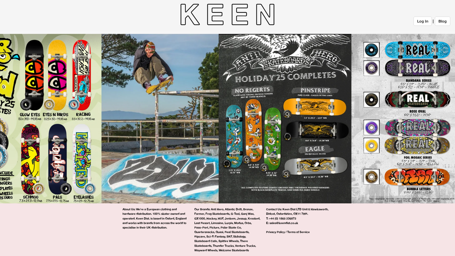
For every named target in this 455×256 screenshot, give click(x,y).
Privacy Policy (275, 232)
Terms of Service (298, 232)
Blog (442, 21)
